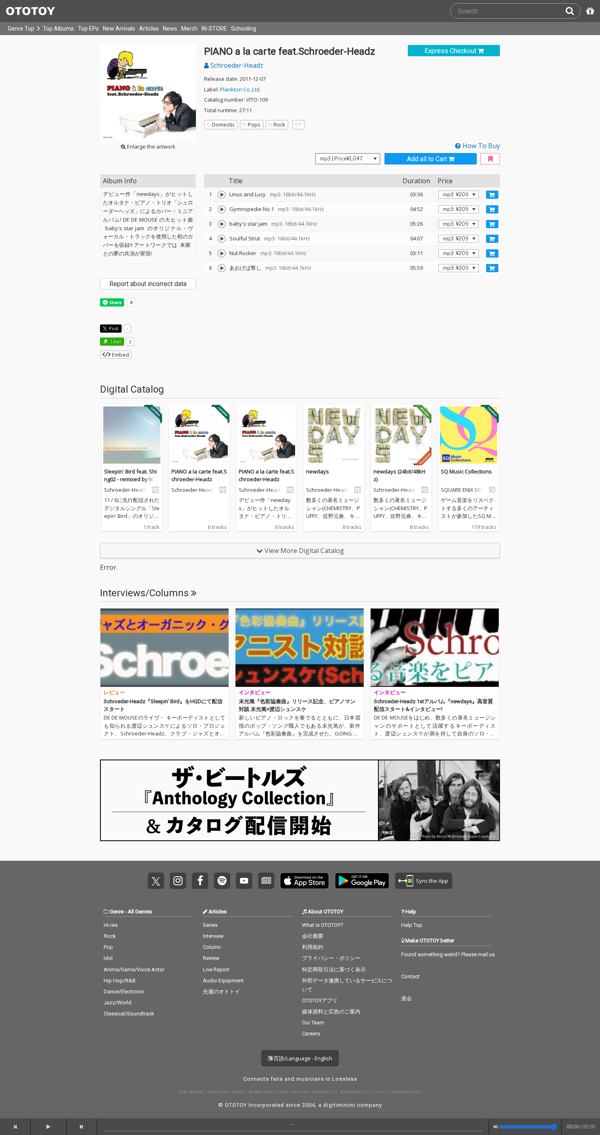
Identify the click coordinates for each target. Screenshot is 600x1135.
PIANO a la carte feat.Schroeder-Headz (199, 475)
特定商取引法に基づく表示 (334, 969)
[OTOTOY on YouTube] (244, 881)
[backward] (15, 1127)
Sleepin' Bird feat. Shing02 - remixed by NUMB (130, 479)
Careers (311, 1034)
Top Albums (58, 28)
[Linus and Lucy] (221, 194)
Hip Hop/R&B (120, 980)
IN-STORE (214, 28)
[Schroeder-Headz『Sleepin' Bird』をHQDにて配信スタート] (164, 648)
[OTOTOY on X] (156, 881)
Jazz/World (117, 1003)
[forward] (82, 1127)
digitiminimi (339, 1105)
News (170, 28)
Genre (117, 911)
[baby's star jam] (221, 224)
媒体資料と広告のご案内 (331, 1011)
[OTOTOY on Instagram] (178, 881)
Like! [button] (115, 341)
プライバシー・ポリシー (331, 958)
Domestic (223, 124)
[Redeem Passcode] (589, 11)
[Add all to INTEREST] (490, 158)
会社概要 (312, 936)
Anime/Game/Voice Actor (134, 969)
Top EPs (88, 28)
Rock (279, 124)
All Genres (140, 911)
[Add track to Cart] (492, 195)
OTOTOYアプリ (320, 1000)
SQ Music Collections (466, 471)
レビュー (114, 692)
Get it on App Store (304, 881)
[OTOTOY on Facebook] (200, 881)
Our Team (313, 1023)
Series (210, 925)
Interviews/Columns (145, 593)
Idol (108, 958)
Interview (213, 936)
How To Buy (480, 145)
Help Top (411, 925)
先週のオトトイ (221, 991)
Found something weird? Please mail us (448, 954)
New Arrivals (119, 28)
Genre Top (21, 28)
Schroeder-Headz (236, 65)
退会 (406, 998)
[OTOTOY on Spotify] (222, 881)
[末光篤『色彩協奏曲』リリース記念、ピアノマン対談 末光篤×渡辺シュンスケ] (300, 648)
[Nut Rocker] (221, 253)
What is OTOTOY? (322, 925)
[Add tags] (298, 124)
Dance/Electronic (124, 991)
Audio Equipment (223, 980)
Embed (120, 354)
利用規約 (312, 947)
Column (212, 947)
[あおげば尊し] (221, 268)
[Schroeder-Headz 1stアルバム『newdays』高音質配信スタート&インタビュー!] (435, 648)
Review (211, 958)
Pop (108, 947)
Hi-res (111, 925)
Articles (149, 28)
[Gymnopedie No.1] (221, 209)
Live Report (216, 969)
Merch (189, 28)
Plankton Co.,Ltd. (240, 89)
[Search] (573, 11)
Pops (254, 124)
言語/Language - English (302, 1058)
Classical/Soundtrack (129, 1014)
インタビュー (255, 692)
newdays (317, 471)
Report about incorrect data (148, 284)
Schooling (243, 28)
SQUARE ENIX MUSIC (464, 490)
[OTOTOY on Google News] (266, 881)
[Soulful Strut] (221, 238)
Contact (410, 976)
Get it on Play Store (362, 881)
